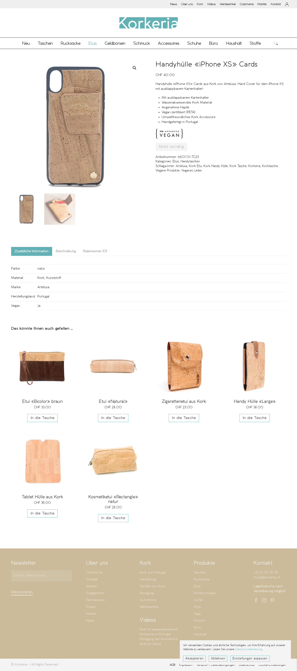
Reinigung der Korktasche (158, 639)
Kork (200, 4)
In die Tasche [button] (43, 418)
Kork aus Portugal (153, 572)
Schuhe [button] (194, 43)
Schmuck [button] (141, 43)
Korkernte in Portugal (155, 634)
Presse (91, 607)
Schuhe (199, 620)
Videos (211, 4)
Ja (38, 305)
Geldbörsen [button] (115, 43)
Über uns (187, 4)
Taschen (200, 572)
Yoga (197, 613)
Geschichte (94, 572)
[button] (276, 43)
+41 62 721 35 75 (266, 572)
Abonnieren (22, 592)
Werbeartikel (228, 4)
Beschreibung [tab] (66, 251)
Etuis (176, 161)
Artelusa (181, 166)
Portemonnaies (205, 593)
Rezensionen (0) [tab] (95, 251)
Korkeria (254, 166)
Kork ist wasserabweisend (159, 629)
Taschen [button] (45, 43)
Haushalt (200, 634)
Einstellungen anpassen (250, 658)
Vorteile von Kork (152, 586)
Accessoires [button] (168, 43)
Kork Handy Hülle (215, 166)
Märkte (262, 4)
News (173, 4)
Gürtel (198, 600)
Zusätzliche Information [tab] (31, 251)
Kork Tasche (238, 166)
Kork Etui (195, 166)
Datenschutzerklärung (248, 649)
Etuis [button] (92, 43)
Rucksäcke (70, 43)
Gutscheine (247, 4)
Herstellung (148, 579)
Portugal (43, 296)
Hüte (197, 607)
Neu (26, 43)
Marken (91, 586)
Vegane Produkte (168, 170)
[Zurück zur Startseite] (148, 22)
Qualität (92, 579)
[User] (287, 4)
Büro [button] (213, 43)
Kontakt (276, 4)
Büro (197, 627)
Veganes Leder (191, 170)
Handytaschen (190, 161)
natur (41, 268)
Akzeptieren (194, 658)
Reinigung (147, 593)
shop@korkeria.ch (267, 577)
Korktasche (270, 166)
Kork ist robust (150, 644)
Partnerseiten (95, 600)
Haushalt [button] (234, 43)
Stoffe (255, 43)
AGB (172, 665)
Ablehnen (218, 658)
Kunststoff (53, 277)
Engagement (95, 593)
